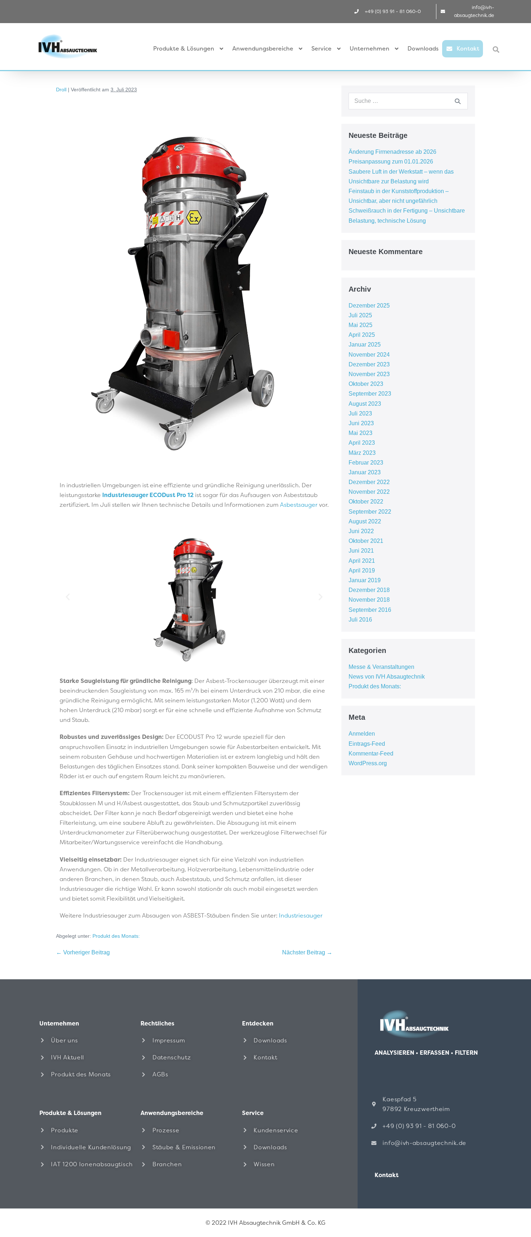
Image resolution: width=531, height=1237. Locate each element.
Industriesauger (301, 915)
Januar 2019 (365, 580)
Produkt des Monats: (116, 936)
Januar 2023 (365, 472)
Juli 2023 (360, 413)
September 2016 (370, 610)
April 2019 (362, 570)
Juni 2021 (361, 551)
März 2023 (362, 453)
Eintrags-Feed (367, 744)
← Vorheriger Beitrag (83, 952)
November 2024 (369, 355)
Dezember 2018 (369, 590)
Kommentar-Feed (371, 753)
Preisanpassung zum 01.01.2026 (391, 161)
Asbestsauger (299, 505)
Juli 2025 (360, 315)
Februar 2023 (366, 462)
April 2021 (362, 561)
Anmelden (362, 734)
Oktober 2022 (366, 501)
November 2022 (369, 492)
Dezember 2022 (369, 482)
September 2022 (370, 512)
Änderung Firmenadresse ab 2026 (392, 152)
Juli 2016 (360, 620)
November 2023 (369, 374)
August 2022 (365, 521)
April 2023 (362, 443)
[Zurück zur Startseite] (428, 1023)
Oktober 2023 (366, 384)
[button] (496, 49)
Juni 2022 (361, 531)
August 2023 (365, 404)
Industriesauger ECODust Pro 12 (148, 495)
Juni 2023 (361, 423)
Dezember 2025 (369, 305)
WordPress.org (368, 763)
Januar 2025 (365, 344)
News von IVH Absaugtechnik (387, 677)
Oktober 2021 (366, 541)
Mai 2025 (360, 325)
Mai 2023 (360, 433)
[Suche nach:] (408, 101)
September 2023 (370, 394)
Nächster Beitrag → (307, 952)
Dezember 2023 (369, 364)
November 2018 (369, 600)
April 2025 (362, 335)
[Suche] (457, 101)
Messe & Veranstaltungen (381, 667)
